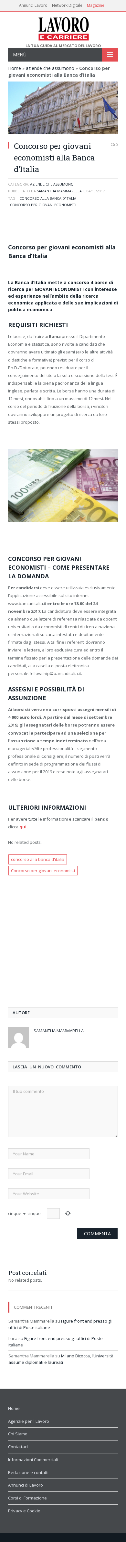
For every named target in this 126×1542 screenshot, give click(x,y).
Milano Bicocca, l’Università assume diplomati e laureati (60, 1359)
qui (22, 827)
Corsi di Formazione (27, 1498)
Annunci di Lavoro (25, 1485)
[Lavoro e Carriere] (63, 27)
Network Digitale (67, 5)
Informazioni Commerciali (33, 1459)
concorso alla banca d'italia (47, 198)
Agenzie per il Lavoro (28, 1421)
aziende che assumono (50, 68)
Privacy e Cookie (24, 1511)
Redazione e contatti (28, 1472)
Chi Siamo (17, 1434)
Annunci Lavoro (33, 5)
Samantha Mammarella (59, 190)
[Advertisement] (63, 228)
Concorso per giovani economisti (43, 204)
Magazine (95, 5)
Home (14, 68)
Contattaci (18, 1447)
